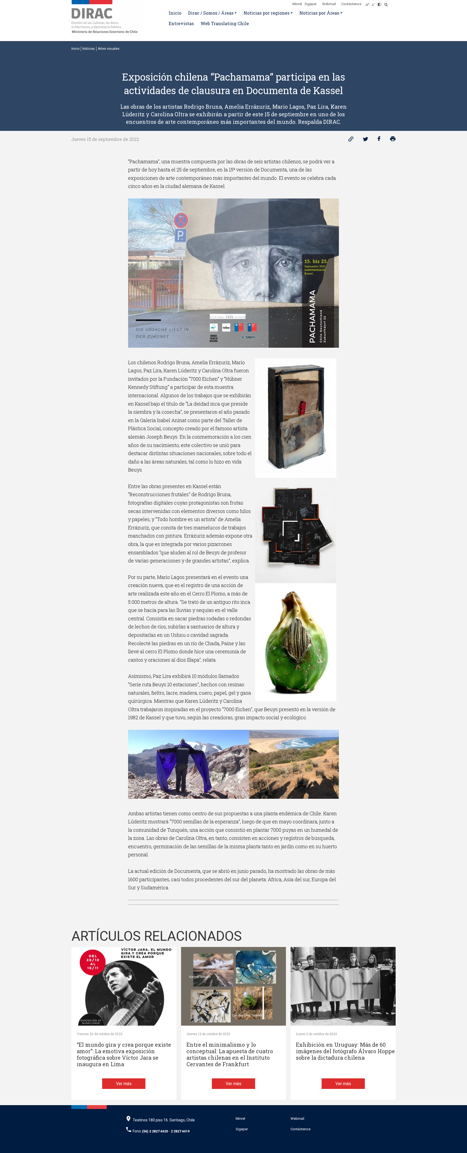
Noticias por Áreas (319, 12)
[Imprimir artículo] (393, 140)
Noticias (88, 49)
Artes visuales (108, 49)
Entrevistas (181, 23)
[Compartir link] (350, 140)
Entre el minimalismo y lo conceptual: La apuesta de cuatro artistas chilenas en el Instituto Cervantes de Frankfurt (229, 1054)
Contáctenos (351, 4)
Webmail (329, 4)
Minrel (297, 4)
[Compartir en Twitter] (365, 140)
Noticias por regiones (266, 12)
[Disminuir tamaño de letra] (375, 3)
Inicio (175, 12)
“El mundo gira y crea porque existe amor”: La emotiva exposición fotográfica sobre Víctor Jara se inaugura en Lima (124, 1054)
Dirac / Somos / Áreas (211, 12)
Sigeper (311, 4)
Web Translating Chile (225, 23)
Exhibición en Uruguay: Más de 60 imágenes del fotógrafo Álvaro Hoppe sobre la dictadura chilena (345, 1051)
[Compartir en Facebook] (379, 140)
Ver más (124, 1083)
